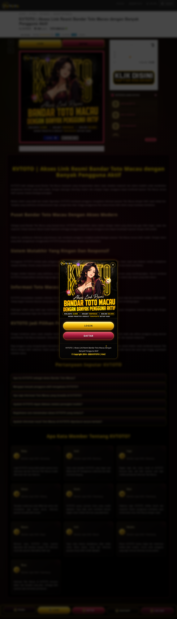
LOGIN (88, 325)
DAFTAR (88, 335)
